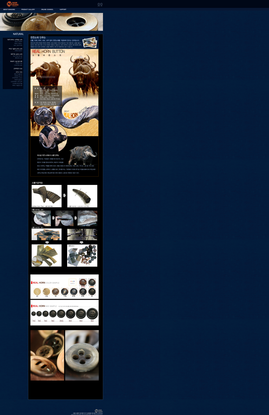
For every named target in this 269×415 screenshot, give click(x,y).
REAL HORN (18, 41)
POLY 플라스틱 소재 (15, 49)
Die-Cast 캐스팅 (17, 56)
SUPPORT (63, 9)
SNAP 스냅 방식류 (16, 61)
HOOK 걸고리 (18, 76)
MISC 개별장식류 (17, 85)
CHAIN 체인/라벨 (17, 83)
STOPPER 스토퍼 (17, 78)
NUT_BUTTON (18, 45)
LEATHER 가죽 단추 (16, 81)
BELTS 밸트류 (18, 74)
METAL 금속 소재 (16, 54)
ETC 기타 (19, 72)
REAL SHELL (18, 43)
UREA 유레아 (18, 50)
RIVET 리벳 (19, 63)
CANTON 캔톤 (18, 65)
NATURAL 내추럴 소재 (14, 39)
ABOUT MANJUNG (9, 9)
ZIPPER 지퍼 (18, 68)
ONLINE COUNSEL (47, 9)
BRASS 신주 (18, 58)
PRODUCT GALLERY (28, 9)
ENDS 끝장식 (18, 79)
